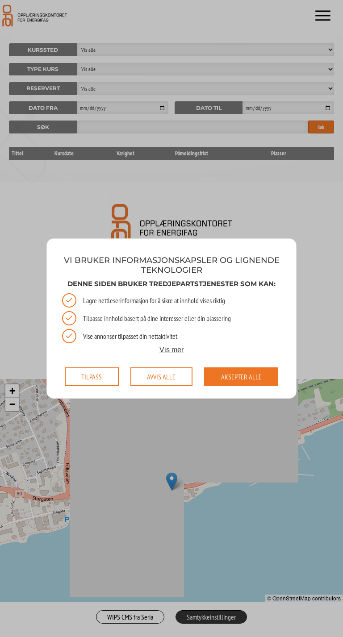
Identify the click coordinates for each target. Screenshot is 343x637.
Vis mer (171, 350)
